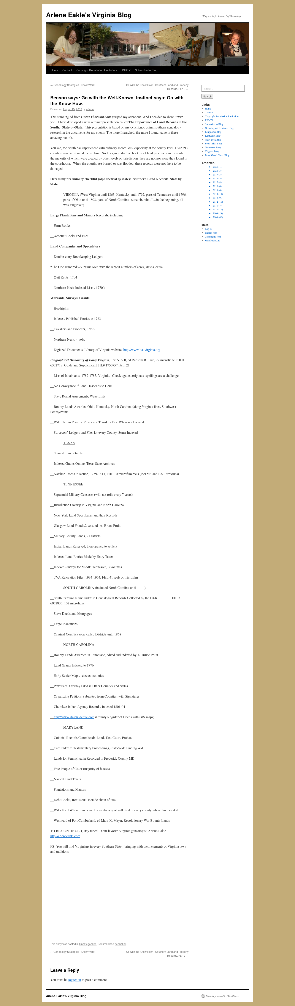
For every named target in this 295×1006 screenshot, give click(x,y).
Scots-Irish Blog (213, 143)
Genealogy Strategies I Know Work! (72, 85)
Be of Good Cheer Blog (217, 155)
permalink (120, 944)
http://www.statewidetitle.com (74, 717)
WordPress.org (212, 240)
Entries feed (211, 232)
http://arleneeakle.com (65, 836)
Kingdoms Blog (213, 131)
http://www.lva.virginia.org (141, 349)
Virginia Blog (212, 151)
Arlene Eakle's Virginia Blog (89, 14)
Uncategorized (88, 944)
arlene (90, 109)
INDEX (126, 70)
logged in (74, 979)
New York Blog (213, 139)
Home (54, 70)
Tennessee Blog (213, 147)
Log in (208, 228)
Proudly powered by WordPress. (222, 996)
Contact (67, 70)
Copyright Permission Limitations (97, 70)
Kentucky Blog (212, 135)
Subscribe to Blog (146, 70)
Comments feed (213, 236)
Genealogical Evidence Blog (219, 128)
